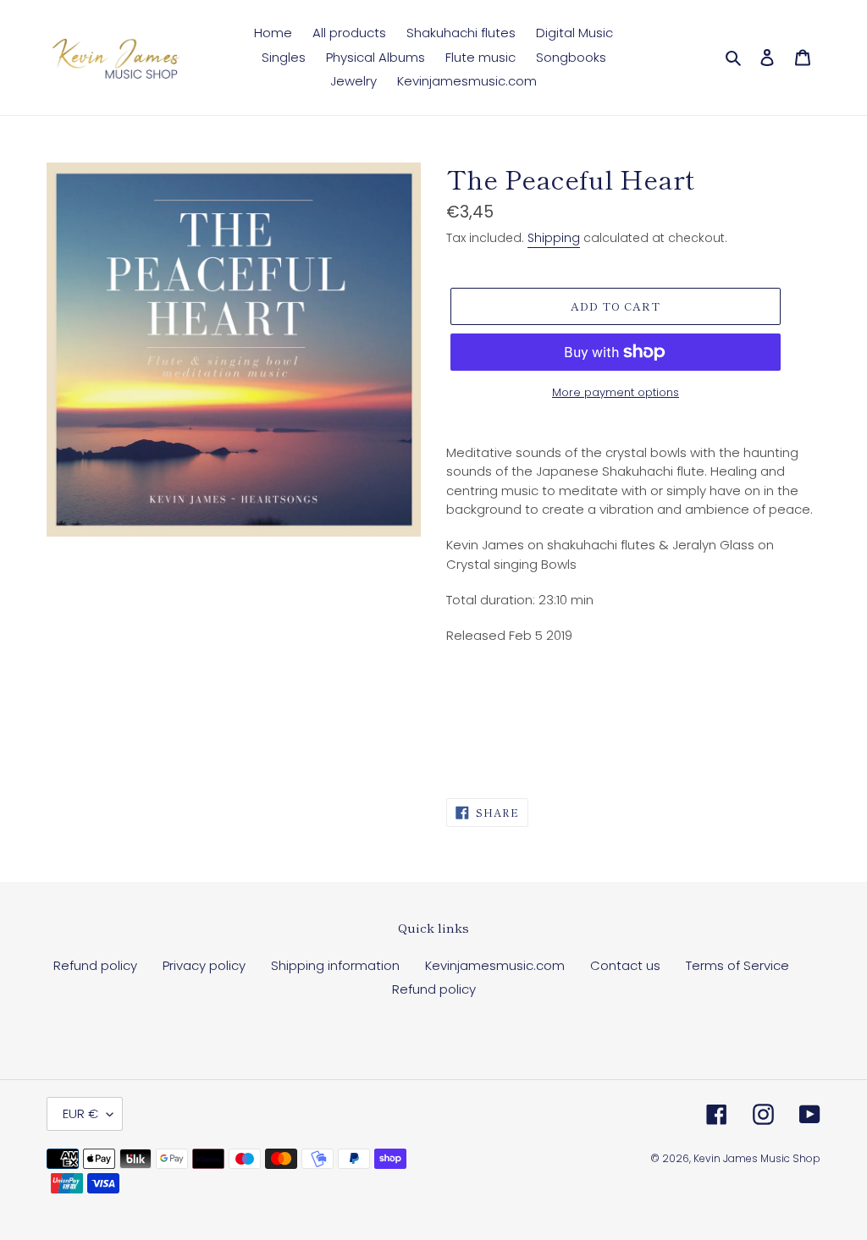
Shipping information (335, 965)
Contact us (625, 965)
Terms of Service (737, 965)
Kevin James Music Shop (756, 1158)
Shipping (553, 237)
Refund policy (95, 965)
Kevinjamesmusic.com (495, 965)
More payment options (615, 392)
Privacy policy (204, 965)
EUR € (80, 1113)
